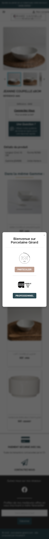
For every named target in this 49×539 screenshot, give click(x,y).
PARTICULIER (24, 269)
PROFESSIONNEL (25, 295)
